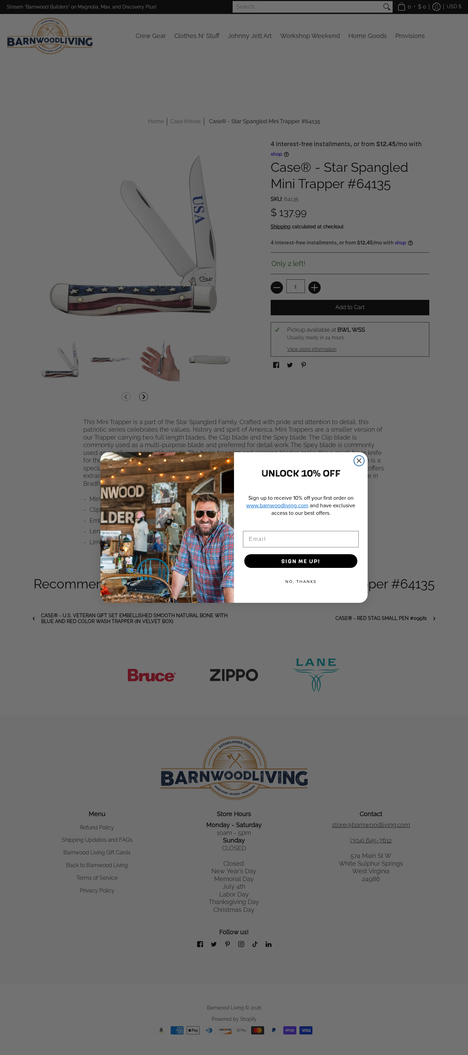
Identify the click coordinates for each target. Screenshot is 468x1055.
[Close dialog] (359, 461)
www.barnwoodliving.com (277, 505)
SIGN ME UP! (300, 560)
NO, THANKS (301, 581)
